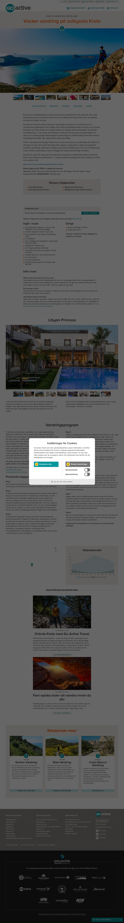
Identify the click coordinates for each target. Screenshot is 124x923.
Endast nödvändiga (79, 464)
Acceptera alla (45, 464)
